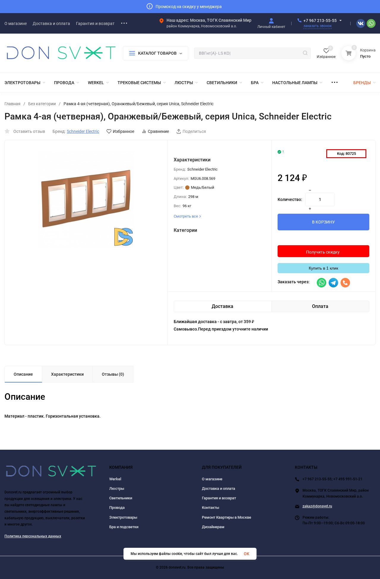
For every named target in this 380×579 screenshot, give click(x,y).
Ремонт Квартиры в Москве (226, 517)
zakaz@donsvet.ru (317, 506)
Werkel (115, 479)
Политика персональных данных (32, 536)
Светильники (120, 498)
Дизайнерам (213, 527)
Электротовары (123, 517)
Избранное (123, 131)
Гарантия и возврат (219, 498)
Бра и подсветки (123, 527)
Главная (12, 104)
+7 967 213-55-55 (320, 20)
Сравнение (158, 131)
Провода (117, 507)
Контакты (210, 507)
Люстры (116, 488)
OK (246, 553)
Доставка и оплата (218, 488)
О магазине (212, 479)
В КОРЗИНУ (323, 222)
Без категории (42, 104)
